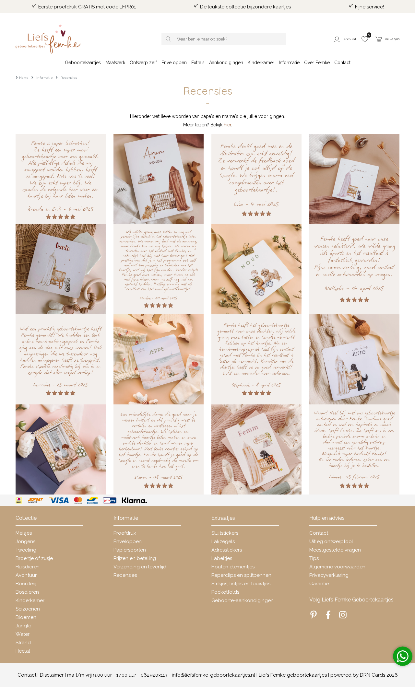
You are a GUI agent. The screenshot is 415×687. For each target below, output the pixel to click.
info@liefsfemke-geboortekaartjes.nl (213, 675)
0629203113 (154, 675)
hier (227, 124)
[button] (345, 38)
